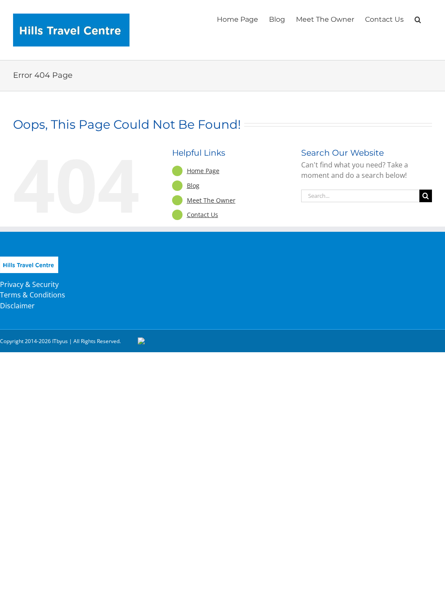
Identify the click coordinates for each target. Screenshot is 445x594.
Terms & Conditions (32, 295)
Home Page (203, 171)
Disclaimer (17, 305)
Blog (193, 185)
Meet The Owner (211, 200)
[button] (418, 18)
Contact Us (202, 214)
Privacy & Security (29, 284)
